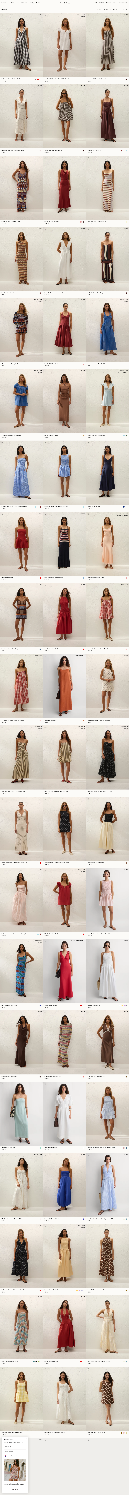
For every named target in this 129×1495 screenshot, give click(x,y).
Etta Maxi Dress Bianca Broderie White (12, 1219)
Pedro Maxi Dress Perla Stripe (52, 1076)
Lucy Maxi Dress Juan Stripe (9, 1005)
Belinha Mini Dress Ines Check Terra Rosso (99, 649)
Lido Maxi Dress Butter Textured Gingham (99, 1361)
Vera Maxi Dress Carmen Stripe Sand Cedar (13, 791)
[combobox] (7, 1456)
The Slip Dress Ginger (50, 720)
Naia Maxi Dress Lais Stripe (9, 292)
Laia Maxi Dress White (94, 1005)
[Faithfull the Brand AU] (64, 2)
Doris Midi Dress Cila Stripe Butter (97, 221)
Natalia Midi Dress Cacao (51, 435)
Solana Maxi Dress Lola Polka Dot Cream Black (14, 862)
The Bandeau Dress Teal (8, 1147)
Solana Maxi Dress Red (50, 1005)
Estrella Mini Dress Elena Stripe (10, 649)
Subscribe (15, 1489)
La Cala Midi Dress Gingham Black (11, 79)
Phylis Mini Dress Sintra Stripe (96, 292)
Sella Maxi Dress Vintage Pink (96, 577)
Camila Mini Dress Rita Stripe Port (53, 150)
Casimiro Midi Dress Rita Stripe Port (97, 79)
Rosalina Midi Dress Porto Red (52, 364)
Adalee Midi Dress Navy (94, 506)
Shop (12, 2)
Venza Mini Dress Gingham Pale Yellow (12, 1432)
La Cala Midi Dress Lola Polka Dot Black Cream (14, 1290)
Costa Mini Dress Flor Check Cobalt (11, 435)
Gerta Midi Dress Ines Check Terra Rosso (13, 720)
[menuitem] (5, 3)
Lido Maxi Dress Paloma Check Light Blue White (101, 1219)
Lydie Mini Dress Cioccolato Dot (96, 1432)
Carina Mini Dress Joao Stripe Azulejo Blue (56, 506)
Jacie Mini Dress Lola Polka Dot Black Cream (56, 862)
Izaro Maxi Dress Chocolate (9, 1076)
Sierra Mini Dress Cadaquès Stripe (11, 364)
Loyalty (32, 2)
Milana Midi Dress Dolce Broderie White (55, 1432)
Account (108, 2)
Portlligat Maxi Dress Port (94, 150)
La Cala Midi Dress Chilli (51, 1361)
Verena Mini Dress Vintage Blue (96, 435)
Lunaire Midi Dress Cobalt (51, 1219)
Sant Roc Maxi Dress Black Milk (96, 862)
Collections (24, 2)
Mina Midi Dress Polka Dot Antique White (13, 150)
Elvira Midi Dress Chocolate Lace (97, 1076)
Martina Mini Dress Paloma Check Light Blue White (101, 1147)
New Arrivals (5, 2)
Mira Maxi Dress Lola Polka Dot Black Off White (100, 791)
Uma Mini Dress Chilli (7, 577)
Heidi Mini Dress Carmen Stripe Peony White (100, 934)
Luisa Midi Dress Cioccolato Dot (96, 1290)
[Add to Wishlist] (2, 15)
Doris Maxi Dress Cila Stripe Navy (53, 577)
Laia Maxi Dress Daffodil (51, 1290)
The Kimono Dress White (51, 1147)
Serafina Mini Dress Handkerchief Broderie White (57, 79)
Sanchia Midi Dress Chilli (51, 649)
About (38, 2)
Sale (17, 2)
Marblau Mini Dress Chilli (51, 934)
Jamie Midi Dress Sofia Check (10, 1361)
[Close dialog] (26, 1439)
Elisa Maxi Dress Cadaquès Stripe (11, 221)
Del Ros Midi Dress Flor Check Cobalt (98, 364)
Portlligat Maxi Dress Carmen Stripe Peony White (15, 934)
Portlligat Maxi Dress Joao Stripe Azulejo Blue (14, 506)
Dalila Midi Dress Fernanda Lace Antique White (57, 292)
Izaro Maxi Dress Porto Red (51, 221)
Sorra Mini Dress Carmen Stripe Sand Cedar (56, 791)
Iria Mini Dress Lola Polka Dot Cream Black (99, 720)
